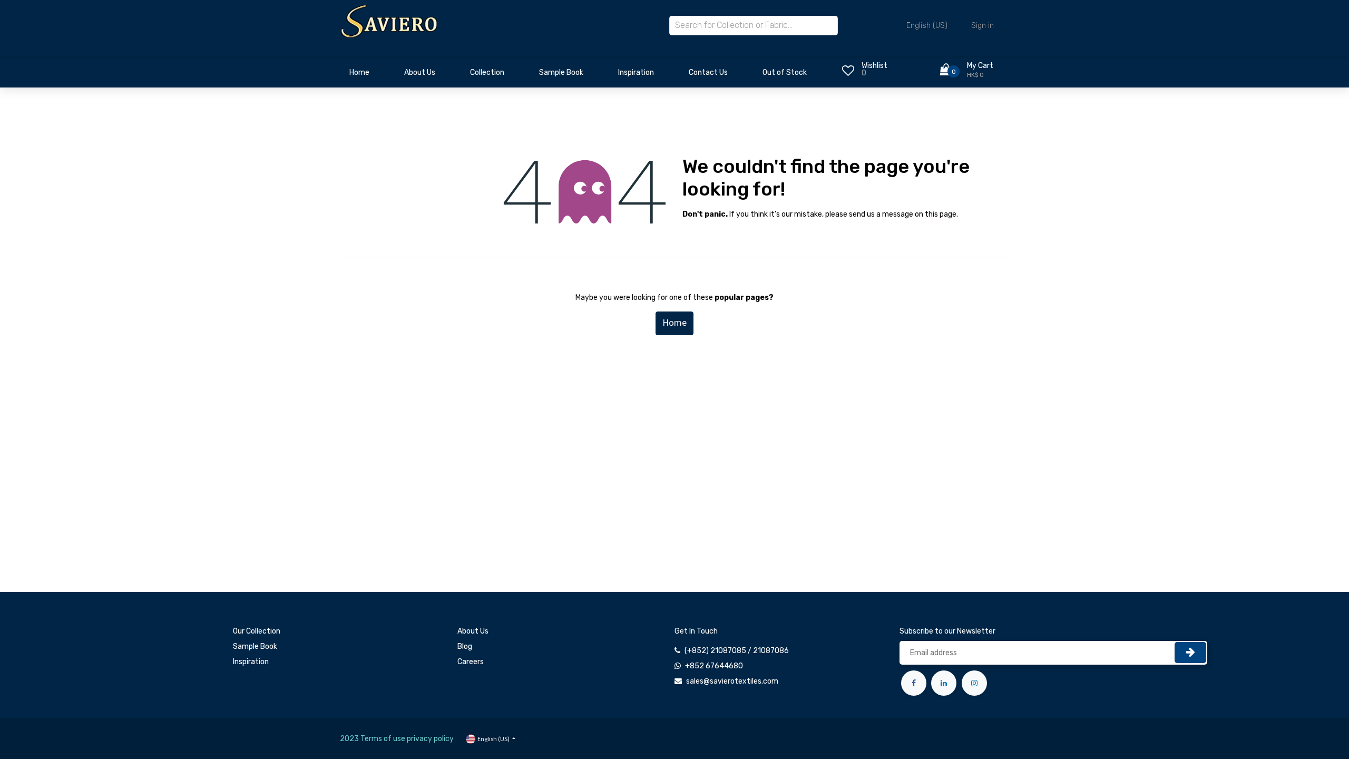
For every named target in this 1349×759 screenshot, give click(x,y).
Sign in (982, 25)
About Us (472, 631)
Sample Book (255, 646)
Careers (470, 661)
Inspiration (251, 661)
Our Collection (256, 631)
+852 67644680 (714, 665)
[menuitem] (359, 75)
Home (674, 322)
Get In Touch (696, 631)
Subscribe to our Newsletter (947, 631)
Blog (464, 646)
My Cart (980, 65)
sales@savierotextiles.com (732, 681)
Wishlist (874, 65)
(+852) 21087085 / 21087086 (737, 650)
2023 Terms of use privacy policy (397, 738)
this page (940, 214)
